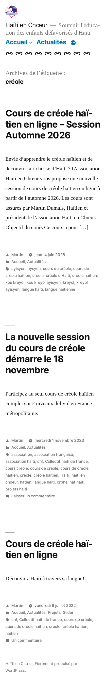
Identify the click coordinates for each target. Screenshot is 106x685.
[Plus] (73, 43)
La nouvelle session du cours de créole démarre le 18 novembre (47, 353)
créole (38, 275)
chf (40, 461)
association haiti (20, 461)
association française (53, 454)
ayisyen (18, 268)
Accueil (16, 42)
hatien (25, 482)
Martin (17, 254)
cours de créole (57, 268)
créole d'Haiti (58, 275)
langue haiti (32, 289)
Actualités (51, 42)
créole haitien (84, 275)
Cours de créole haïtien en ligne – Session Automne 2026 (52, 124)
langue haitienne (60, 289)
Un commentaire (26, 640)
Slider (68, 612)
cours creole (16, 468)
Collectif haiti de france (66, 461)
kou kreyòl (14, 282)
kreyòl (68, 282)
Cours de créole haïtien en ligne (49, 549)
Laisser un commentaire (33, 496)
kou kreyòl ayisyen (44, 282)
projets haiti (16, 489)
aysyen (34, 268)
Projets (54, 612)
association (21, 454)
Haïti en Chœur (26, 25)
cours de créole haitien (26, 626)
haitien (11, 633)
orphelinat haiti (70, 482)
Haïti (64, 475)
